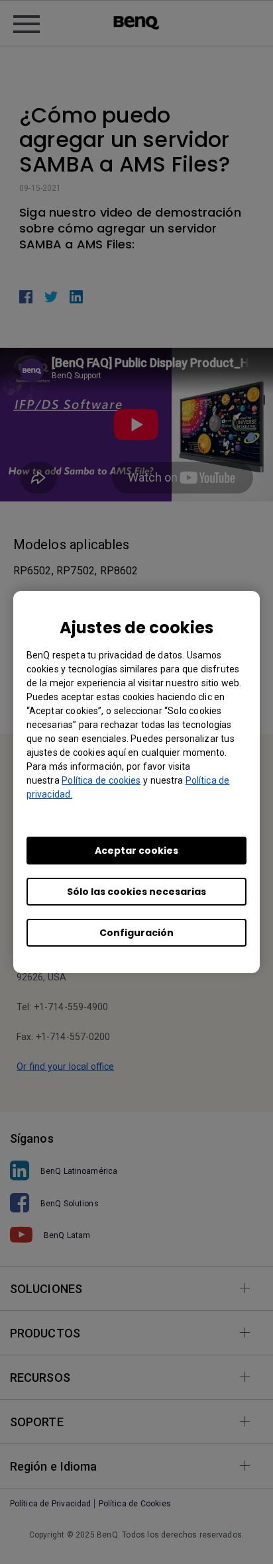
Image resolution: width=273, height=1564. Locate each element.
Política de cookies (101, 780)
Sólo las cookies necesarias (136, 891)
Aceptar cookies (136, 850)
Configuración (136, 932)
